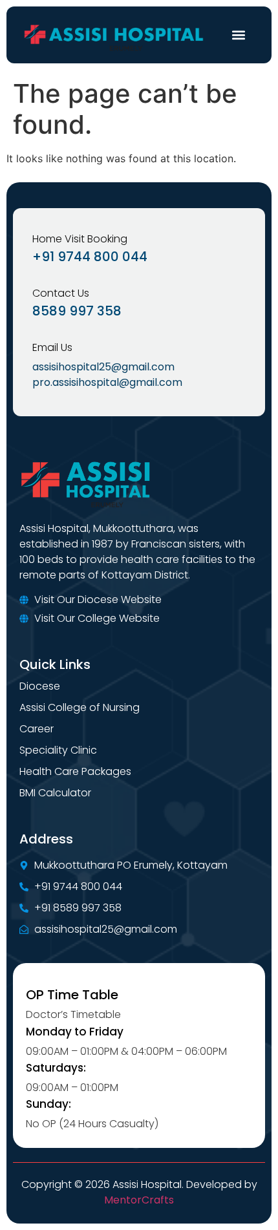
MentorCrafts (139, 1200)
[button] (238, 35)
